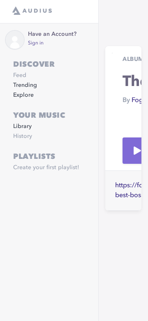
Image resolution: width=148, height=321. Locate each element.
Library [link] (22, 126)
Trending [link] (25, 85)
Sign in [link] (36, 43)
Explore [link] (23, 95)
